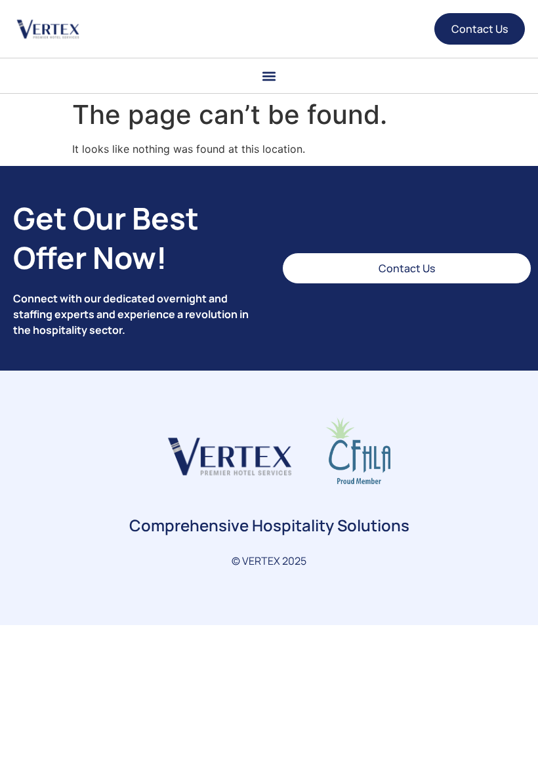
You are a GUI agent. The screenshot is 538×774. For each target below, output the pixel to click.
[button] (269, 76)
